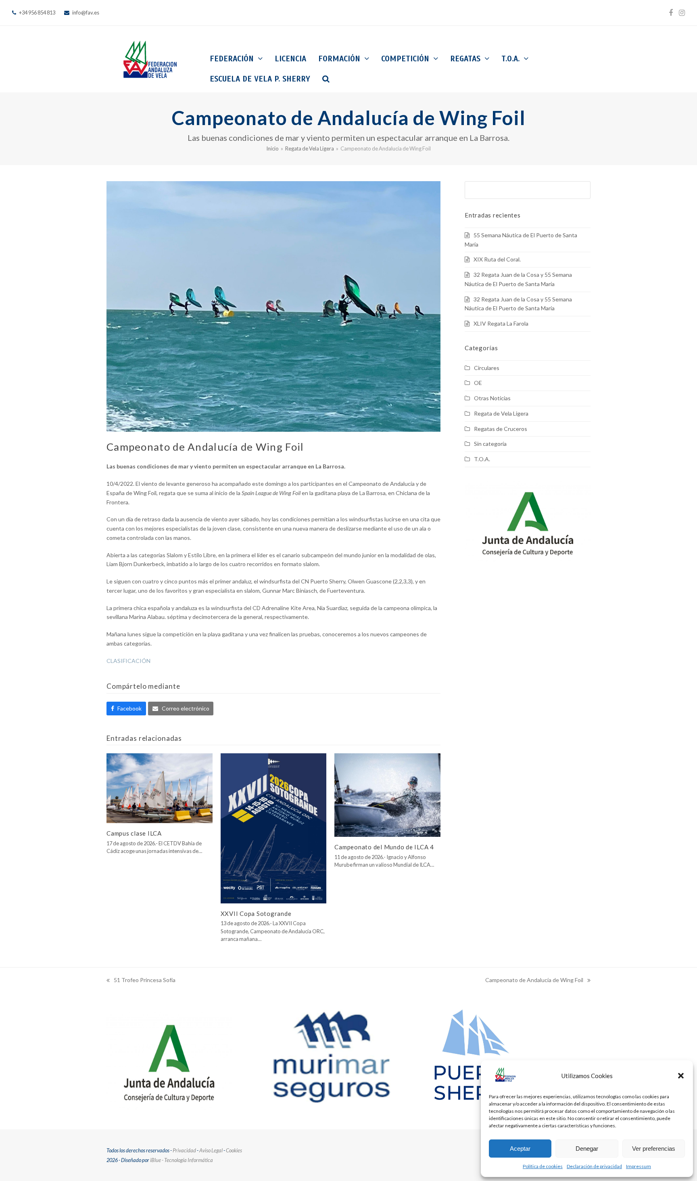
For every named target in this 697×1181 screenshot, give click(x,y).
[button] (681, 1076)
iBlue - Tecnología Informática (181, 1160)
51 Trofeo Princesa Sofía (140, 980)
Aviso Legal (211, 1150)
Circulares (486, 367)
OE (478, 382)
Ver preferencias (653, 1148)
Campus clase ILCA (134, 833)
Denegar (587, 1148)
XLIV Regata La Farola (501, 323)
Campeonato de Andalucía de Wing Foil (534, 980)
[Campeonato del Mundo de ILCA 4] (387, 794)
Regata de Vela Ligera (501, 413)
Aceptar (520, 1148)
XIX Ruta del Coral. (497, 259)
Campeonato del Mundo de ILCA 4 (384, 847)
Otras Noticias (492, 398)
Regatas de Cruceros (500, 428)
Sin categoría (490, 443)
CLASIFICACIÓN (128, 660)
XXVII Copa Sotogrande (256, 913)
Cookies (234, 1150)
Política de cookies (543, 1166)
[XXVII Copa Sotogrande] (274, 827)
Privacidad (184, 1150)
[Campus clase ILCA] (159, 787)
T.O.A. (482, 459)
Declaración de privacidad (594, 1166)
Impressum (638, 1166)
